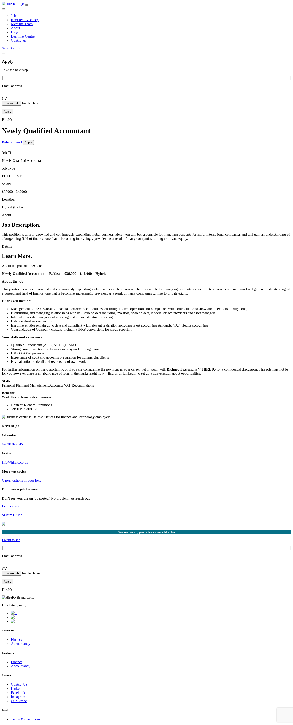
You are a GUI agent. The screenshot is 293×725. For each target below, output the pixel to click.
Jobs (14, 16)
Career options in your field (21, 480)
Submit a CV (11, 48)
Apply (28, 142)
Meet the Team (22, 24)
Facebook (18, 693)
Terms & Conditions (25, 719)
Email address (12, 86)
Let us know (11, 506)
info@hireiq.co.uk (15, 462)
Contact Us (19, 684)
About (15, 28)
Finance (16, 639)
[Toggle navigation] (27, 5)
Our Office (19, 701)
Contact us (18, 40)
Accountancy (20, 644)
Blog (14, 32)
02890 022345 (12, 444)
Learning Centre (23, 36)
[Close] (3, 53)
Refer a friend (12, 142)
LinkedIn (17, 688)
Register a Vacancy (25, 20)
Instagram (18, 697)
